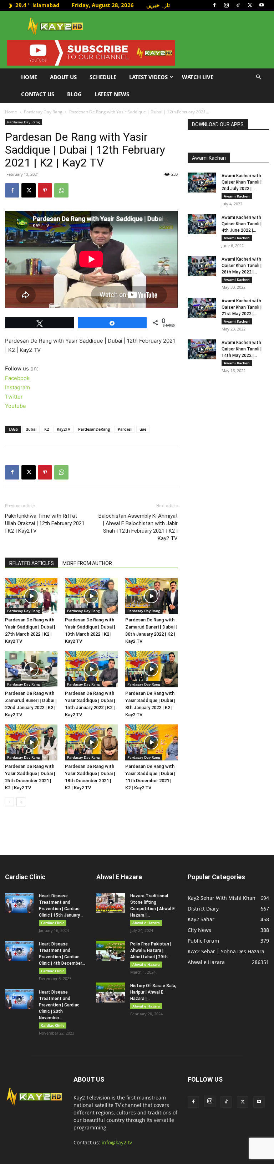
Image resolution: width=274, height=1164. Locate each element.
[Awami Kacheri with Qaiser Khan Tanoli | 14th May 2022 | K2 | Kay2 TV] (202, 349)
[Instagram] (226, 5)
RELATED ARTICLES (31, 563)
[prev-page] (9, 802)
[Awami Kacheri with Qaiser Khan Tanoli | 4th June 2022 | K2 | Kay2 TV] (202, 224)
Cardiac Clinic (52, 922)
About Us (63, 77)
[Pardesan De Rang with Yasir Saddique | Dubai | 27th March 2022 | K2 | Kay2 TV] (31, 596)
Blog (74, 94)
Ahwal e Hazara (146, 922)
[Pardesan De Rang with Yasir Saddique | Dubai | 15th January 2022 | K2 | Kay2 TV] (91, 669)
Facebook (17, 378)
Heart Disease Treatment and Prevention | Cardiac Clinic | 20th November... (59, 1005)
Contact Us (37, 94)
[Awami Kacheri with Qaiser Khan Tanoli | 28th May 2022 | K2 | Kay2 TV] (202, 266)
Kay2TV (63, 429)
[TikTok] (238, 5)
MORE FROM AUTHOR (87, 563)
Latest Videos (148, 77)
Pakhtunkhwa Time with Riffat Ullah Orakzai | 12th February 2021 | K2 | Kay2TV (45, 523)
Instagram (17, 387)
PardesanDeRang (94, 429)
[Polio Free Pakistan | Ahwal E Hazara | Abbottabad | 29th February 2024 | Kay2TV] (110, 951)
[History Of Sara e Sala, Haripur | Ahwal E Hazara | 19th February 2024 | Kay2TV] (110, 993)
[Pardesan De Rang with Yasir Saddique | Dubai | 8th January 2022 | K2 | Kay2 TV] (151, 669)
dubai (31, 429)
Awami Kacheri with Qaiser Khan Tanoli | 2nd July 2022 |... (242, 182)
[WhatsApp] (61, 190)
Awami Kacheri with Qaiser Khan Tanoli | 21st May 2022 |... (242, 307)
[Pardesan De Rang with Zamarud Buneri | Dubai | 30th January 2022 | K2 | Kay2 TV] (151, 596)
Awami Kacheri (237, 196)
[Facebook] (214, 5)
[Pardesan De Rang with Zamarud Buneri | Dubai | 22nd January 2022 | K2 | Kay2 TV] (31, 669)
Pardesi (125, 429)
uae (142, 429)
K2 (46, 429)
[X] (249, 5)
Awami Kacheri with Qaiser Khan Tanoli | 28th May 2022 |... (242, 266)
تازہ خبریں (158, 5)
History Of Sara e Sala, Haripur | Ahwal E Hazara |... (153, 992)
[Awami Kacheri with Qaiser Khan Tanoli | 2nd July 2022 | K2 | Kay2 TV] (202, 183)
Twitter (14, 396)
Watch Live (197, 77)
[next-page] (20, 802)
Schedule (103, 77)
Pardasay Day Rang (43, 112)
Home (29, 77)
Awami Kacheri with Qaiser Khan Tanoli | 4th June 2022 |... (242, 224)
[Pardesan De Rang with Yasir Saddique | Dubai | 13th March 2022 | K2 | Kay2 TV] (91, 596)
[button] (258, 77)
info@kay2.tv (117, 1142)
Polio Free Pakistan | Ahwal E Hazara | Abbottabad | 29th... (150, 950)
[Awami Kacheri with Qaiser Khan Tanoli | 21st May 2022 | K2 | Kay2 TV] (202, 308)
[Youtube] (261, 5)
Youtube (15, 405)
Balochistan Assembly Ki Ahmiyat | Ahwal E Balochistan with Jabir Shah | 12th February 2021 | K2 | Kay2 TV (138, 527)
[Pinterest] (45, 190)
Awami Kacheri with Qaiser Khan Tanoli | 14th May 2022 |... (242, 349)
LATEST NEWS (112, 94)
